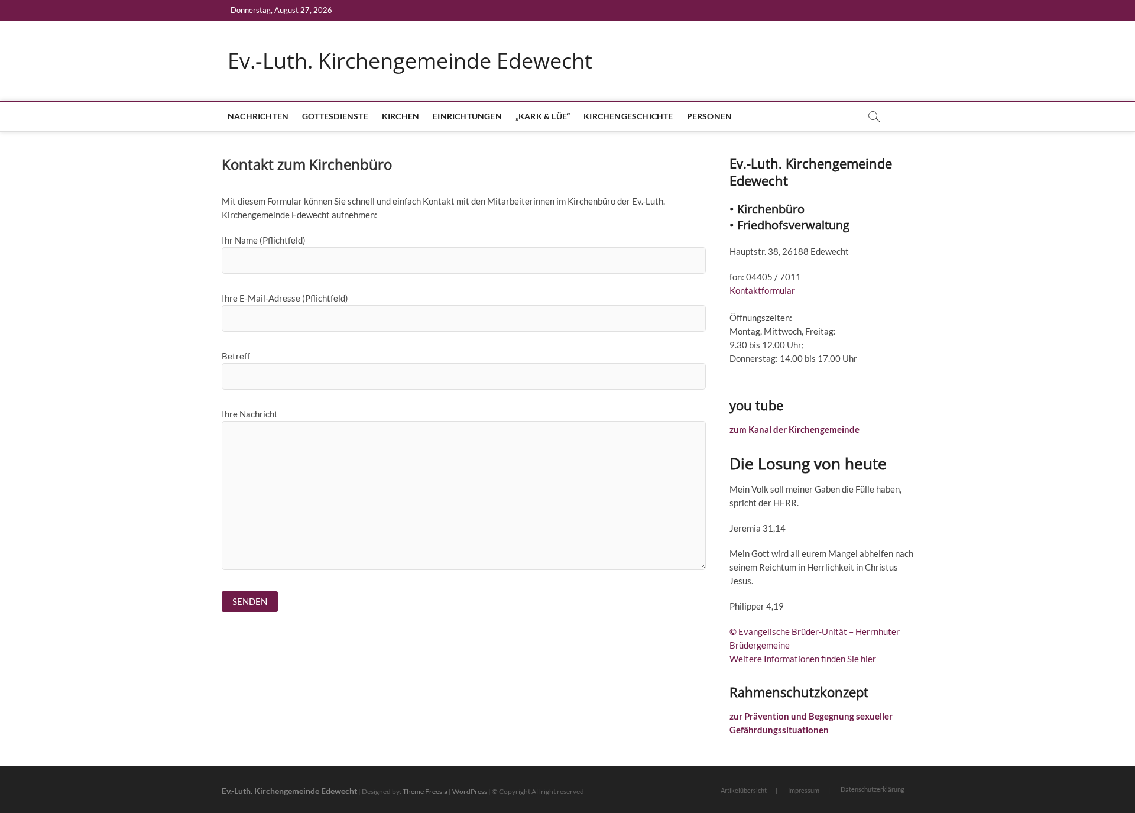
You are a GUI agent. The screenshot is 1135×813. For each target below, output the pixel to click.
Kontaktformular (762, 290)
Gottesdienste (335, 116)
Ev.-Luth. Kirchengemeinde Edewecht (410, 61)
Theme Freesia (425, 791)
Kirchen (400, 116)
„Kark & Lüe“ (542, 116)
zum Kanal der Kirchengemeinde (794, 429)
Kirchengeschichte (628, 116)
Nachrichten (258, 116)
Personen (709, 116)
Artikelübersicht (744, 790)
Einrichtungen (467, 116)
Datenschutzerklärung (872, 789)
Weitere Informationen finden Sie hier (802, 658)
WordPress (469, 791)
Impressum (803, 790)
